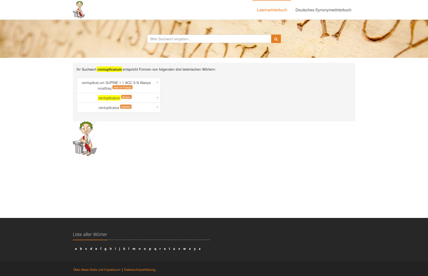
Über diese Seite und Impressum (96, 269)
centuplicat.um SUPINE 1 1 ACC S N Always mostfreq (116, 85)
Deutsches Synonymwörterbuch (323, 10)
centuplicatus (114, 107)
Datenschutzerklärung (139, 269)
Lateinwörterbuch (272, 10)
